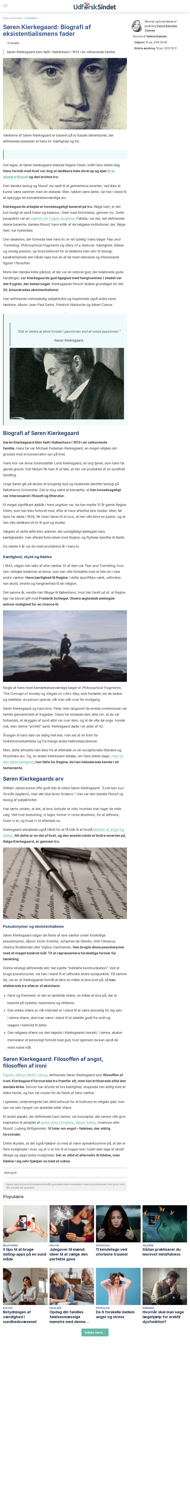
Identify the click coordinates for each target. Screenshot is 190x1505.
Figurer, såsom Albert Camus (25, 1075)
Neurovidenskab (12, 18)
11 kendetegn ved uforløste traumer (112, 1251)
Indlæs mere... (95, 1332)
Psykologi (103, 1245)
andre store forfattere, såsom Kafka (68, 1122)
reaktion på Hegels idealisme (52, 218)
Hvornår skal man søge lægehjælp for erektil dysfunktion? (163, 1317)
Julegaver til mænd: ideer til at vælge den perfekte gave (69, 1254)
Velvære (148, 1245)
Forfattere (32, 18)
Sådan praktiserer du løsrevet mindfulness (161, 1251)
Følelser (55, 1308)
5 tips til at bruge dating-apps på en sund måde (24, 1254)
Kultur (54, 1245)
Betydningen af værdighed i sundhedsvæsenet (20, 1317)
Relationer (10, 1245)
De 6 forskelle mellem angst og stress (115, 1314)
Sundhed (148, 1308)
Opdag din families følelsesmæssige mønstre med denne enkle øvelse (68, 1317)
